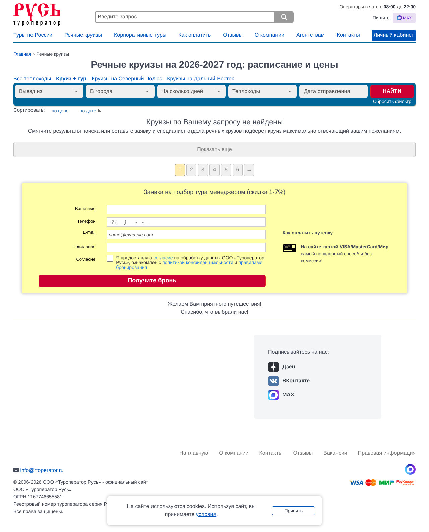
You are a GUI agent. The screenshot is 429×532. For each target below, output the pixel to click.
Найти (392, 91)
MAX (288, 395)
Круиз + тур (71, 79)
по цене (60, 110)
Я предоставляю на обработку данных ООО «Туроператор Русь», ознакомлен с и (190, 262)
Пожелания (83, 246)
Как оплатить (194, 35)
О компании (269, 35)
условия (206, 514)
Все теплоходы (32, 79)
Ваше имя (85, 208)
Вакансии (335, 453)
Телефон (86, 221)
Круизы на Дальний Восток (200, 79)
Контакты (348, 35)
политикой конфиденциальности (197, 262)
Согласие (85, 259)
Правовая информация (387, 453)
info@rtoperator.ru (41, 470)
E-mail (89, 232)
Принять (293, 510)
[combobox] (43, 91)
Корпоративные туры (140, 35)
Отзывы (233, 35)
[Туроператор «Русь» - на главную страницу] (51, 13)
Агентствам (310, 35)
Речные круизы (83, 35)
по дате (88, 110)
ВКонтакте (296, 381)
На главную (193, 453)
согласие (163, 257)
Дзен (288, 367)
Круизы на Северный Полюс (126, 79)
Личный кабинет (394, 35)
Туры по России (32, 35)
